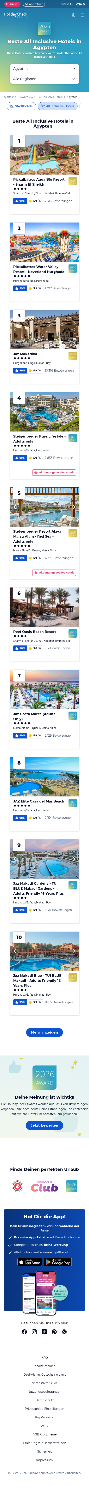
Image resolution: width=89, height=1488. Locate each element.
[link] (73, 15)
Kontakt (64, 4)
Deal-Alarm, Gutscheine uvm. (44, 1374)
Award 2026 (27, 96)
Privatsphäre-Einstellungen (44, 1409)
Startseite (10, 96)
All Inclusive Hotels (51, 96)
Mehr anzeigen (44, 1032)
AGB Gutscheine (45, 1434)
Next (74, 155)
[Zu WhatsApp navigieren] (64, 1331)
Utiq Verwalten (44, 1417)
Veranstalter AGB (44, 1383)
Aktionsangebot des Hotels (56, 472)
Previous (15, 155)
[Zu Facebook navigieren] (24, 1331)
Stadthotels (23, 106)
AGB (44, 1426)
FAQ (44, 1357)
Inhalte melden (44, 1366)
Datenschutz (44, 1400)
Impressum (44, 1460)
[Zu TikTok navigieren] (44, 1331)
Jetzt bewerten (44, 1125)
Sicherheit (44, 1451)
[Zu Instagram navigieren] (34, 1331)
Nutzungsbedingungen (44, 1392)
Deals (11, 4)
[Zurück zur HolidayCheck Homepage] (15, 15)
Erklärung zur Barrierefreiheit (44, 1443)
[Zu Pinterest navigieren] (54, 1331)
